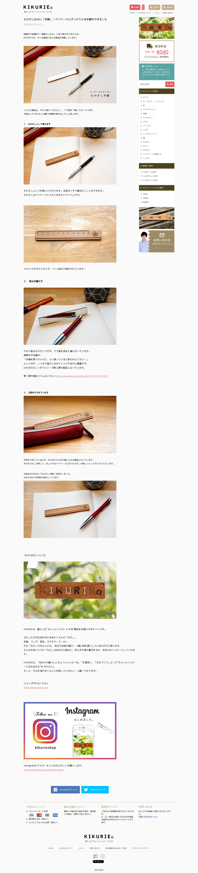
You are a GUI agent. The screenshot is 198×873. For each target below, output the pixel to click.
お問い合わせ (167, 13)
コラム (156, 13)
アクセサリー (148, 117)
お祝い (145, 194)
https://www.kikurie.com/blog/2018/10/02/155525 (82, 376)
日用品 (145, 198)
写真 (145, 113)
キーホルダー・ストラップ (153, 101)
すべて (145, 97)
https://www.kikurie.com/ (36, 687)
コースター (147, 126)
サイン (145, 146)
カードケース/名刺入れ (152, 154)
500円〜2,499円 (149, 172)
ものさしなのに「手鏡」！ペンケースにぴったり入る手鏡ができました (65, 19)
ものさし (146, 142)
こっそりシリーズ (150, 134)
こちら (154, 817)
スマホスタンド (149, 109)
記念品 (145, 202)
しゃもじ (146, 158)
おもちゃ (146, 150)
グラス (145, 121)
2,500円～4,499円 (150, 176)
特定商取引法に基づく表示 (116, 848)
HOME (132, 13)
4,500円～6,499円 (150, 180)
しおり (145, 130)
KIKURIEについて (144, 13)
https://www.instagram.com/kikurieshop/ (44, 769)
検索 (171, 84)
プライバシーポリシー (141, 848)
